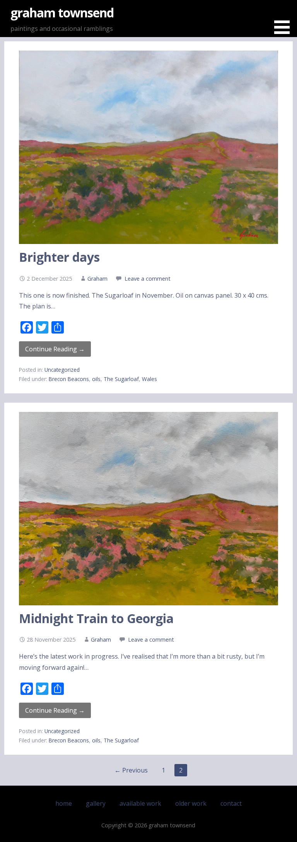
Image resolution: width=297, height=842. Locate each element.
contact (231, 803)
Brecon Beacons (69, 379)
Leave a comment (148, 278)
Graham (97, 278)
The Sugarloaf (121, 379)
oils (96, 379)
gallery (96, 803)
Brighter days (59, 257)
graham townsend (62, 12)
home (63, 803)
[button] (284, 18)
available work (140, 803)
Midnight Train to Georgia (96, 618)
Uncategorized (62, 369)
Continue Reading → (55, 349)
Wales (149, 379)
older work (191, 803)
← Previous (131, 770)
